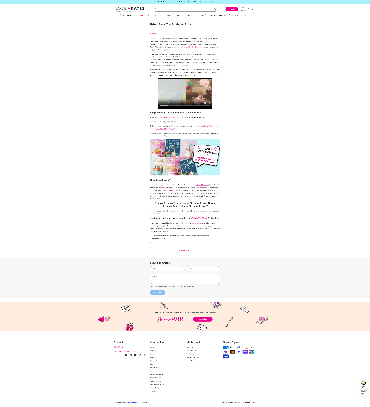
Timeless (162, 188)
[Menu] (366, 381)
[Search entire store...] (215, 9)
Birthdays (157, 15)
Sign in (233, 9)
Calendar (153, 357)
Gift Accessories (216, 15)
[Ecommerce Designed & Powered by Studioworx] (250, 402)
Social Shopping (155, 378)
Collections (190, 15)
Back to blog (186, 250)
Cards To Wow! (199, 218)
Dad (172, 129)
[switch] (363, 394)
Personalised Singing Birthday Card (171, 117)
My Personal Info (192, 351)
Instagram (198, 223)
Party (202, 15)
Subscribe (203, 319)
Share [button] (154, 33)
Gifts (178, 15)
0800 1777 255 (119, 347)
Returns (152, 371)
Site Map (153, 391)
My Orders (190, 347)
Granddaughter (161, 129)
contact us (199, 211)
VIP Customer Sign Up (157, 384)
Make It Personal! (202, 185)
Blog (151, 354)
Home (152, 347)
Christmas (143, 15)
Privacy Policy (154, 367)
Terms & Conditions (156, 381)
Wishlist (243, 10)
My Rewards (191, 354)
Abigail (202, 126)
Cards (169, 15)
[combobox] (185, 9)
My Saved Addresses (193, 357)
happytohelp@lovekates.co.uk (125, 351)
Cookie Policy (154, 388)
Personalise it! (233, 15)
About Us (153, 351)
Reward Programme (156, 374)
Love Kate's (131, 402)
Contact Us (153, 361)
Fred (210, 126)
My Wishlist (190, 361)
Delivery (153, 364)
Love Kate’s (171, 190)
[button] (144, 15)
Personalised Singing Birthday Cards (193, 47)
